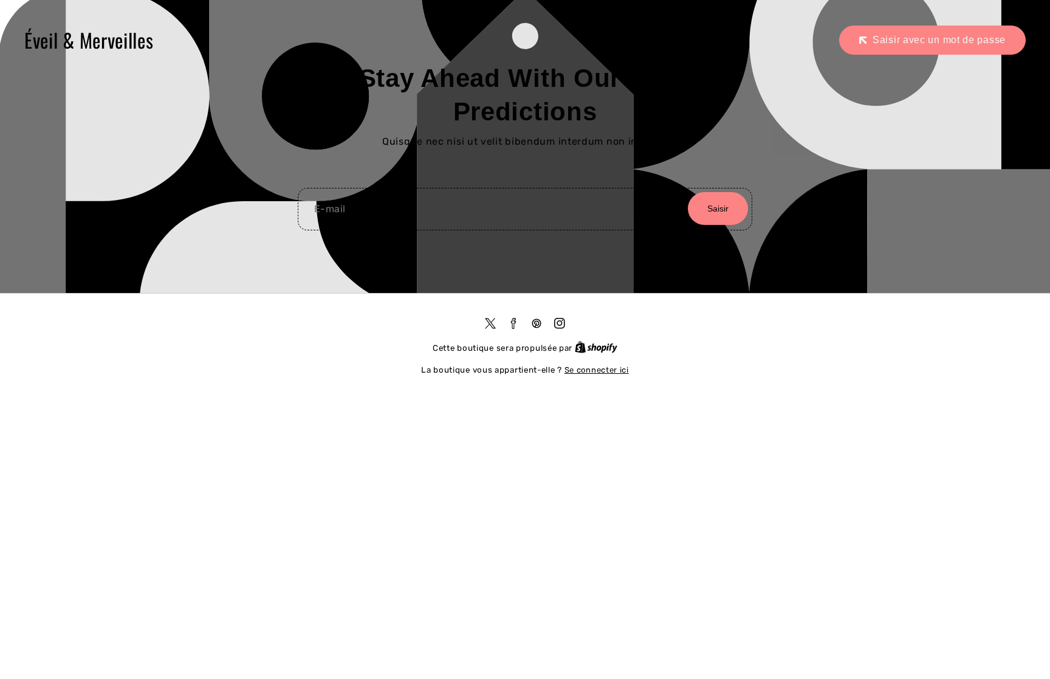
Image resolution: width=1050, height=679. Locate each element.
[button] (932, 40)
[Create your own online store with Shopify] (596, 348)
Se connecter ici (596, 369)
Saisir (718, 208)
